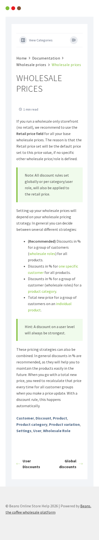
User (37, 430)
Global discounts (67, 463)
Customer (25, 418)
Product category (31, 424)
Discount (43, 418)
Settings (23, 430)
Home (21, 58)
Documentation (46, 58)
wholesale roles (42, 253)
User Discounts (31, 463)
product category (42, 291)
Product (60, 418)
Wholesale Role (56, 430)
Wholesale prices (31, 64)
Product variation (64, 424)
